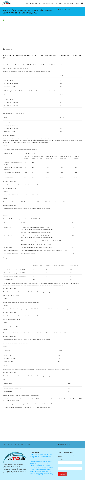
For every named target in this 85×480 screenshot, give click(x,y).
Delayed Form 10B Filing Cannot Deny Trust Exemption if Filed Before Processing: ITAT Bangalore (41, 456)
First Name (61, 459)
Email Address (61, 466)
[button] (38, 3)
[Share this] (8, 445)
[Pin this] (18, 445)
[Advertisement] (63, 34)
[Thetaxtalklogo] (6, 3)
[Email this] (4, 445)
